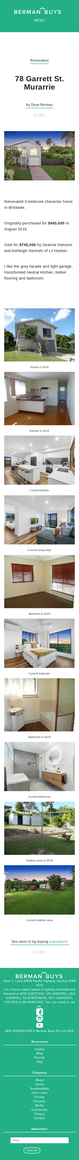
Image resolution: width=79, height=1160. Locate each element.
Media (39, 1105)
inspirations (58, 941)
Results (39, 1057)
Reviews (39, 1101)
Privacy (39, 1114)
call (72, 1002)
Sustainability (39, 1088)
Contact (39, 1118)
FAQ (39, 1061)
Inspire (39, 1049)
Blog (39, 1053)
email (61, 1002)
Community (39, 1109)
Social (39, 1084)
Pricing (39, 1097)
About (39, 1080)
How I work (39, 1092)
